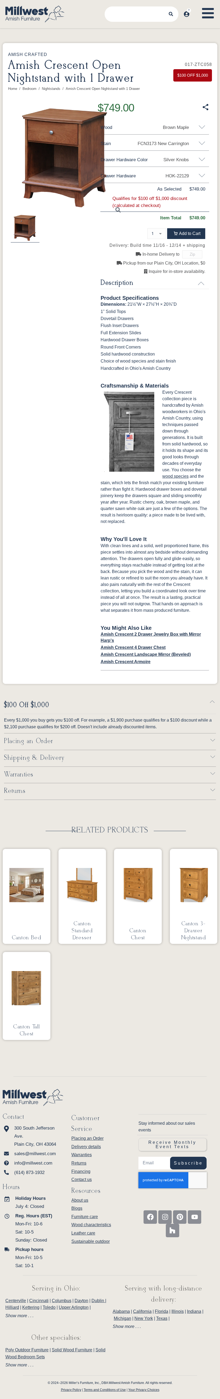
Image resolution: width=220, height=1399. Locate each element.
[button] (186, 233)
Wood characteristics (91, 1224)
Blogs (76, 1208)
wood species (175, 476)
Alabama (121, 1311)
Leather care (83, 1233)
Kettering (30, 1307)
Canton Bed (26, 937)
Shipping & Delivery (34, 758)
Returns (15, 791)
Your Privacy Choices (143, 1390)
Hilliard (12, 1307)
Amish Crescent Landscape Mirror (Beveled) (146, 654)
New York (143, 1318)
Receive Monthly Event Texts (172, 1144)
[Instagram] (165, 1217)
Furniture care (84, 1216)
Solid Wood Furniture (72, 1350)
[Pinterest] (179, 1217)
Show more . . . (19, 1316)
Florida (161, 1311)
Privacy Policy (71, 1390)
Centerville (15, 1300)
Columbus (61, 1300)
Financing (80, 1171)
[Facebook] (150, 1217)
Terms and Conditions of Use (105, 1390)
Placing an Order (28, 741)
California (142, 1311)
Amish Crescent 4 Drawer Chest (133, 647)
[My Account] (186, 14)
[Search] (171, 14)
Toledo (49, 1307)
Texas (161, 1318)
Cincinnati (39, 1300)
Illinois (177, 1311)
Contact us (81, 1179)
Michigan (122, 1318)
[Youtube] (194, 1217)
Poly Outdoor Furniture (27, 1350)
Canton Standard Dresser (82, 930)
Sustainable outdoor (90, 1241)
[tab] (56, 1316)
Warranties (19, 775)
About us (79, 1200)
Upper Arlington (74, 1307)
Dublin (98, 1300)
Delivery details (86, 1146)
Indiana (194, 1311)
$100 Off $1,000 (26, 705)
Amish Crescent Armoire (126, 661)
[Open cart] (195, 9)
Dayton (81, 1300)
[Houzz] (172, 1230)
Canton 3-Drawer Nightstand (193, 930)
